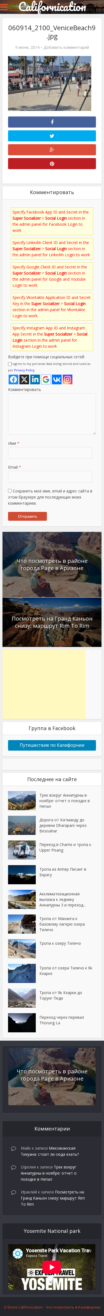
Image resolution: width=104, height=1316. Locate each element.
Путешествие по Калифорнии (52, 745)
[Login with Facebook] (13, 379)
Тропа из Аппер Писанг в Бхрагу (62, 872)
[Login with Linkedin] (35, 379)
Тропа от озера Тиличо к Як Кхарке (65, 970)
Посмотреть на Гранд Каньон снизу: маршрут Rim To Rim (52, 622)
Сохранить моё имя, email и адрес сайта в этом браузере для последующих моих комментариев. (50, 497)
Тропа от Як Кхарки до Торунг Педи (60, 995)
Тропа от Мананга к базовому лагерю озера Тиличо (62, 924)
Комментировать (24, 389)
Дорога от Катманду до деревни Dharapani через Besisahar (63, 825)
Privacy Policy (24, 370)
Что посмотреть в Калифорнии (72, 1307)
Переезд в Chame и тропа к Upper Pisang (65, 847)
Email (14, 467)
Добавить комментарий (66, 47)
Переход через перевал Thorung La (61, 1020)
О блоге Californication (23, 1307)
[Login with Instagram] (67, 379)
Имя (13, 443)
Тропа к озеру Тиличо (60, 943)
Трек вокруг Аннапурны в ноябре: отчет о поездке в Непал (64, 800)
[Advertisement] (44, 684)
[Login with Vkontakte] (57, 379)
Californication (52, 6)
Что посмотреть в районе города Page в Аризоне (52, 564)
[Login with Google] (46, 379)
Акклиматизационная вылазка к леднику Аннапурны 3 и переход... (62, 899)
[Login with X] (24, 379)
